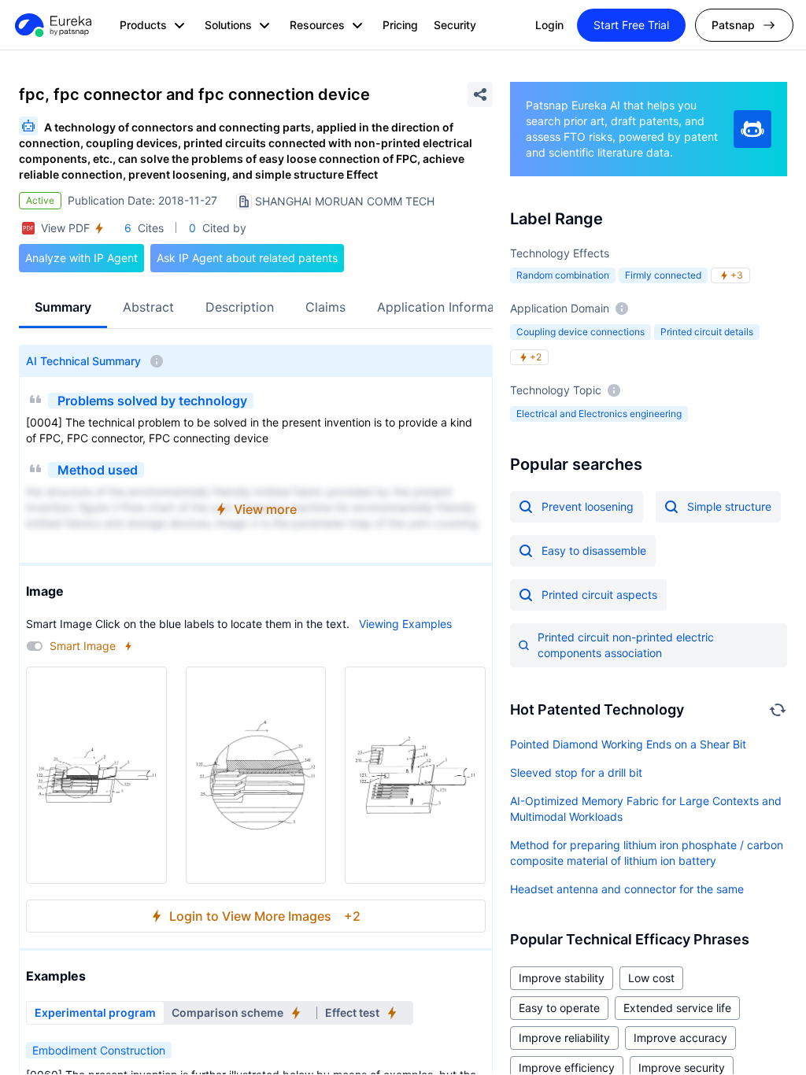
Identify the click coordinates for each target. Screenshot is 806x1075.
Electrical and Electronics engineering (599, 413)
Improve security (681, 1067)
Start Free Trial (631, 24)
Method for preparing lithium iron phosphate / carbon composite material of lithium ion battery (646, 852)
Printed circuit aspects (599, 594)
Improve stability (561, 977)
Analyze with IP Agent (81, 257)
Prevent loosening (588, 506)
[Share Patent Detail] (480, 94)
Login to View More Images (264, 916)
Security (455, 24)
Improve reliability (564, 1037)
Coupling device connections (580, 332)
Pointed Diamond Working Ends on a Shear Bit (628, 744)
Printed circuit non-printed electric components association (626, 644)
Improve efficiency (567, 1067)
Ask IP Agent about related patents (247, 257)
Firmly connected (663, 275)
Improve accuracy (680, 1037)
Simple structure (729, 506)
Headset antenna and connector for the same (627, 889)
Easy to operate (559, 1007)
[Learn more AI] (752, 129)
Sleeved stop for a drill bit (576, 772)
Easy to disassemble (594, 550)
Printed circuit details (706, 332)
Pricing (400, 24)
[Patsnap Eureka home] (52, 25)
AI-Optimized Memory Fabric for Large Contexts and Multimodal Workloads (646, 808)
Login (549, 24)
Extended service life (677, 1007)
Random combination (562, 275)
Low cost (651, 977)
